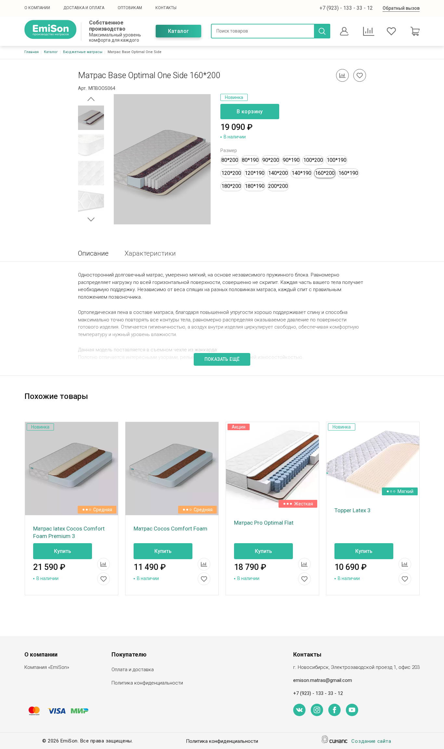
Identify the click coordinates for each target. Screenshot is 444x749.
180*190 (255, 186)
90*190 (291, 160)
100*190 (336, 160)
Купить (62, 551)
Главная (31, 52)
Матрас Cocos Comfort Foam (170, 528)
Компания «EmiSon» (46, 667)
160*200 (325, 173)
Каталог (178, 31)
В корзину (250, 111)
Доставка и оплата (83, 8)
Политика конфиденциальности (147, 683)
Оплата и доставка (132, 669)
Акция (238, 427)
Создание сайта (371, 741)
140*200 (278, 173)
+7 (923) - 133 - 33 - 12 (346, 8)
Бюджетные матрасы (82, 52)
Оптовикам (130, 8)
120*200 (231, 173)
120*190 (255, 173)
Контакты (165, 8)
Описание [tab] (93, 253)
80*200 (229, 160)
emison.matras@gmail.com (322, 680)
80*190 (250, 160)
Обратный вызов (401, 8)
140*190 (301, 173)
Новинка (234, 97)
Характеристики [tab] (150, 253)
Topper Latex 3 (352, 510)
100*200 (313, 160)
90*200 (270, 160)
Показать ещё (222, 359)
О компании (37, 8)
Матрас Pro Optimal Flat (264, 522)
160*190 (348, 173)
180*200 (231, 186)
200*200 (278, 186)
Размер (228, 150)
